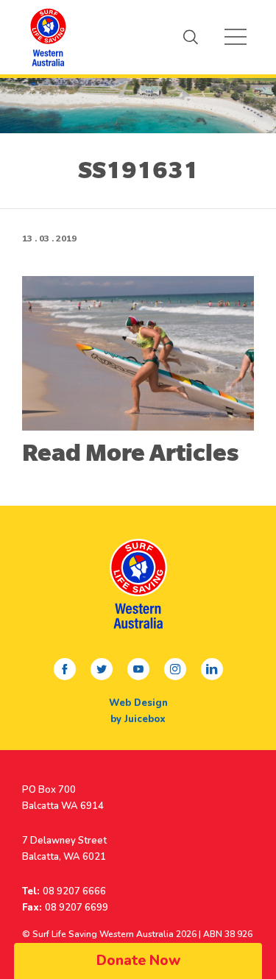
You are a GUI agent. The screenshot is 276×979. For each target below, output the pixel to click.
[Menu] (235, 37)
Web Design (138, 703)
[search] (190, 37)
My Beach (48, 36)
